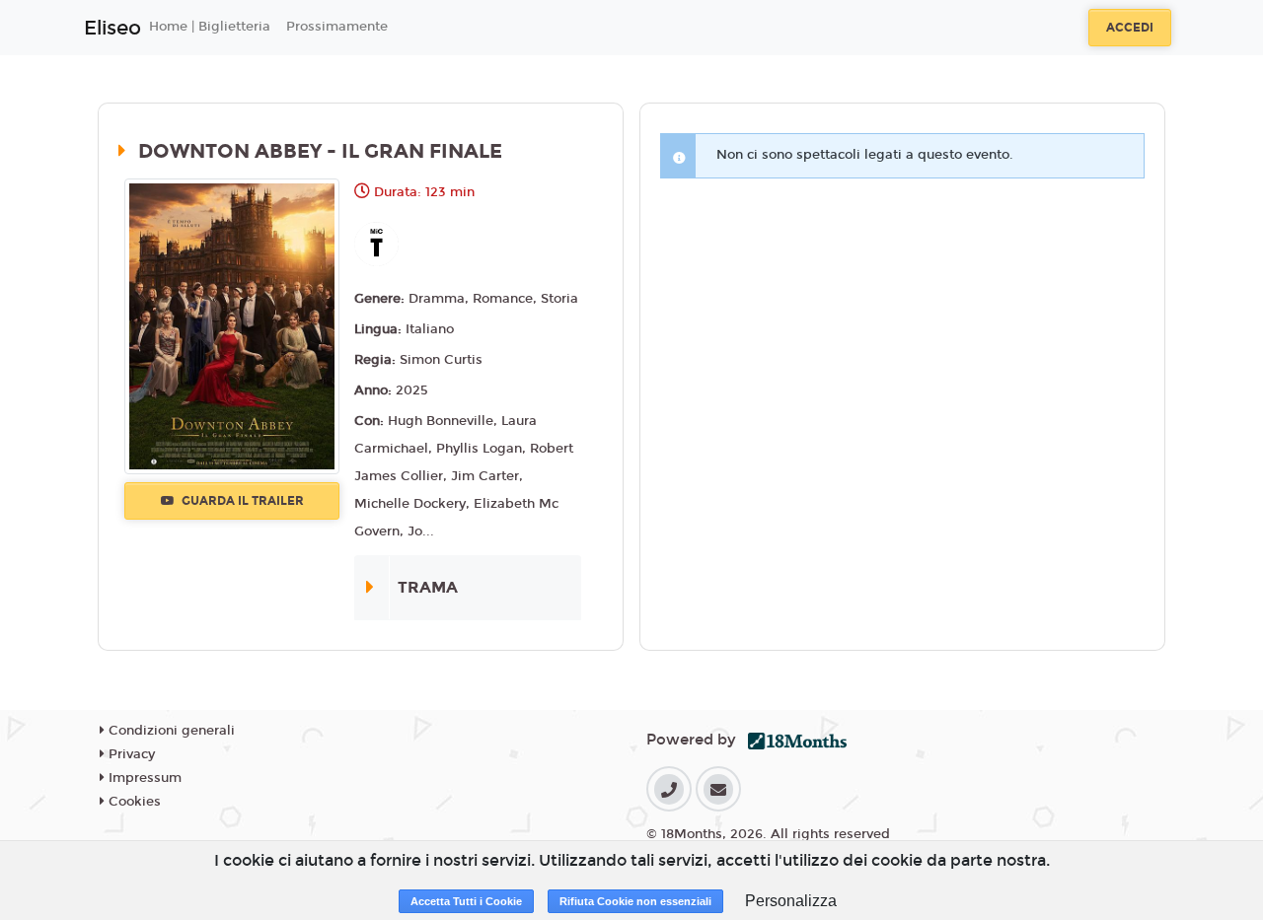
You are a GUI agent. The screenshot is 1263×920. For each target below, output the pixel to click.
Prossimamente (337, 27)
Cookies (133, 802)
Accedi (1129, 28)
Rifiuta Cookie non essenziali (635, 901)
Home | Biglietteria (209, 27)
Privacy (130, 754)
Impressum (143, 778)
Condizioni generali (170, 731)
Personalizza (791, 900)
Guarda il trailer (241, 501)
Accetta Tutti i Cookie (466, 901)
